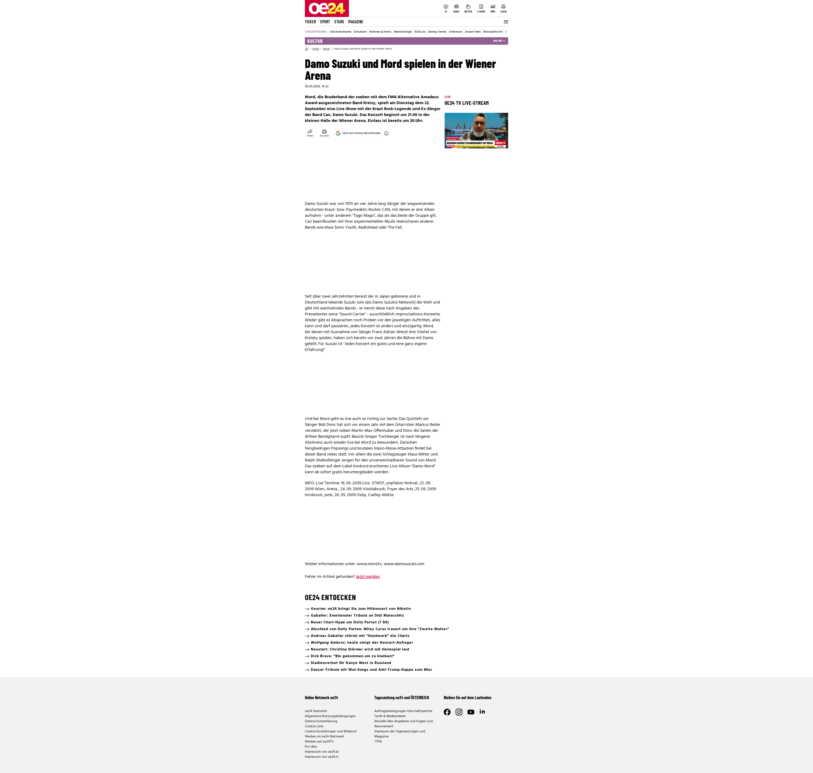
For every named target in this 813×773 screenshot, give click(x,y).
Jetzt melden (368, 577)
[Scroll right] (506, 32)
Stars (339, 21)
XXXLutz (420, 32)
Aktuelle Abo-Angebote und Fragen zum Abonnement (403, 724)
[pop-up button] (494, 141)
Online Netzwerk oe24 (321, 697)
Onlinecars (455, 32)
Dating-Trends (437, 32)
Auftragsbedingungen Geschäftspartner (403, 711)
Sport (325, 21)
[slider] (465, 141)
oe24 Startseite (316, 711)
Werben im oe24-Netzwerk (324, 736)
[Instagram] (459, 712)
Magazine (356, 21)
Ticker (310, 21)
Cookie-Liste (314, 726)
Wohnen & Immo (380, 32)
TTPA (378, 741)
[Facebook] (447, 712)
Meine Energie (403, 32)
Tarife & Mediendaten (390, 716)
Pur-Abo (311, 747)
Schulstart (360, 32)
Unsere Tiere (473, 32)
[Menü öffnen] (505, 22)
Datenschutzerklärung (321, 721)
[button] (451, 141)
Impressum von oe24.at (322, 752)
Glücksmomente (340, 32)
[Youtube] (470, 712)
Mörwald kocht (493, 32)
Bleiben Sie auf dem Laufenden (467, 697)
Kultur (315, 41)
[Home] (306, 49)
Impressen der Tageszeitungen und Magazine (399, 734)
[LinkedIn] (482, 712)
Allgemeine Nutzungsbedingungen (330, 716)
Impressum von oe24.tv (322, 757)
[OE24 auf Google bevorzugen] (386, 133)
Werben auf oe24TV (319, 741)
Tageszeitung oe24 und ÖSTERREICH (401, 697)
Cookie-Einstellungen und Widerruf (330, 731)
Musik (326, 49)
